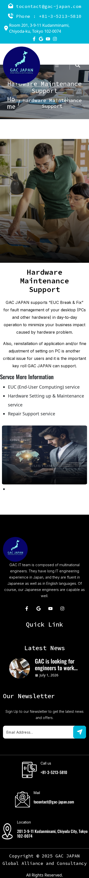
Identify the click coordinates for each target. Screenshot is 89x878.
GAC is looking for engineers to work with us (54, 664)
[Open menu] (57, 65)
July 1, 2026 (49, 675)
